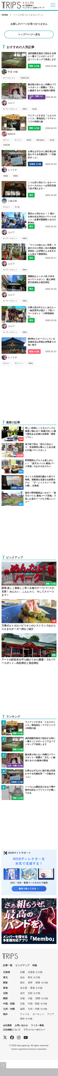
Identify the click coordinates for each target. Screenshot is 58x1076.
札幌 (22, 972)
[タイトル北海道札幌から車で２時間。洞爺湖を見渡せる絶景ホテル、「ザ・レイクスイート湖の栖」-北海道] (29, 482)
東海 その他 (36, 987)
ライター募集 (37, 1025)
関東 (5, 982)
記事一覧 (7, 965)
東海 (5, 987)
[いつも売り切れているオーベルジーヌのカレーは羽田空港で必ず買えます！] (29, 195)
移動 (6, 176)
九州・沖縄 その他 (37, 1009)
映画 (29, 140)
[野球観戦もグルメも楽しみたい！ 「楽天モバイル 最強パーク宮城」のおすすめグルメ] (29, 466)
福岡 (22, 1009)
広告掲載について (11, 1029)
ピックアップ (22, 965)
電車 (16, 176)
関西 (5, 998)
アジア (50, 1014)
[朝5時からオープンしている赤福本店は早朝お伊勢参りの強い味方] (29, 352)
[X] (5, 1037)
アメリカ (24, 1014)
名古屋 (23, 987)
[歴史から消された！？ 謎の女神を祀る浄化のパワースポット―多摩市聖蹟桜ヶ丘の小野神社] (29, 227)
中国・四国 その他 (37, 1003)
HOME (5, 15)
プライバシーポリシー (34, 1029)
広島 (22, 1003)
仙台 (22, 977)
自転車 (7, 145)
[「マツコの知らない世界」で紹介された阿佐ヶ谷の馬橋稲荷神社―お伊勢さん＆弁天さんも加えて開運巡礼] (29, 258)
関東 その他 (42, 982)
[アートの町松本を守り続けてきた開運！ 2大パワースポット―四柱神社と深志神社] (29, 649)
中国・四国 (9, 1003)
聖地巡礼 (41, 140)
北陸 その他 (34, 993)
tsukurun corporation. (38, 1049)
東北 (5, 977)
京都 (22, 998)
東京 (22, 982)
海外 (5, 1014)
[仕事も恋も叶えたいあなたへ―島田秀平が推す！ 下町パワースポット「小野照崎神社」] (29, 321)
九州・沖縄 (9, 1009)
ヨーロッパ (38, 1014)
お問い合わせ (21, 1025)
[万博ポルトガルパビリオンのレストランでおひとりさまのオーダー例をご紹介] (29, 615)
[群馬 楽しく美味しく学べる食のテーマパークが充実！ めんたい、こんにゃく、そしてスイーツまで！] (29, 579)
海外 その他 (26, 1018)
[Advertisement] (29, 395)
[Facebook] (12, 1037)
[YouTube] (26, 1037)
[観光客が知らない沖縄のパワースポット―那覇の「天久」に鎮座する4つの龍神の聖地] (29, 97)
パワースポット (10, 109)
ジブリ (18, 140)
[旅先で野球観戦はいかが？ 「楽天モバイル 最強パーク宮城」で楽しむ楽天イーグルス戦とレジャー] (29, 498)
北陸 (5, 993)
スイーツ (19, 363)
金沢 (22, 993)
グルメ (7, 207)
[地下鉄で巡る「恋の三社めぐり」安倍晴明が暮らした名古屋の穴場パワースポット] (29, 450)
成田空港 (25, 78)
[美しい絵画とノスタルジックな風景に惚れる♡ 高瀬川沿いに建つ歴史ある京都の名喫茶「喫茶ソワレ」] (29, 434)
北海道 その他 (35, 972)
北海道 (6, 972)
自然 (35, 109)
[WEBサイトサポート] (29, 851)
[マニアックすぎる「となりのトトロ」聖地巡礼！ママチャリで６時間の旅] (29, 131)
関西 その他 (42, 998)
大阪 (30, 998)
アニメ (7, 140)
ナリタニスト (9, 78)
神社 (25, 109)
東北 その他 (34, 977)
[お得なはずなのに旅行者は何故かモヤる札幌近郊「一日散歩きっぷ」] (29, 164)
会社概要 (7, 1025)
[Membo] (29, 900)
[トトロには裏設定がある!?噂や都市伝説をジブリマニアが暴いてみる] (29, 792)
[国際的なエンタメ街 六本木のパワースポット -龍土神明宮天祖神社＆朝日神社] (29, 289)
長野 (30, 982)
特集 (34, 965)
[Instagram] (18, 1037)
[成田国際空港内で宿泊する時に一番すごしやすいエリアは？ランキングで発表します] (29, 65)
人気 (18, 207)
